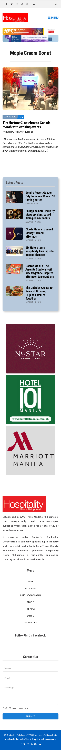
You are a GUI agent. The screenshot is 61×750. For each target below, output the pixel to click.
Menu (54, 17)
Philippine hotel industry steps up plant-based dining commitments (40, 214)
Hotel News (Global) (30, 595)
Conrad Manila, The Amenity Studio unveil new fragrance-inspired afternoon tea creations (39, 271)
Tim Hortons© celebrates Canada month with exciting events (26, 125)
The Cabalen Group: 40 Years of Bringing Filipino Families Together (38, 293)
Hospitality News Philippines (19, 132)
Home (30, 581)
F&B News (30, 609)
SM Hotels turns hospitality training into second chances (39, 251)
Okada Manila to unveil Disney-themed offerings (39, 233)
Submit (30, 716)
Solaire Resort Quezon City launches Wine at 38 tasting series (40, 196)
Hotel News (30, 588)
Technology (30, 622)
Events (30, 615)
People (30, 602)
